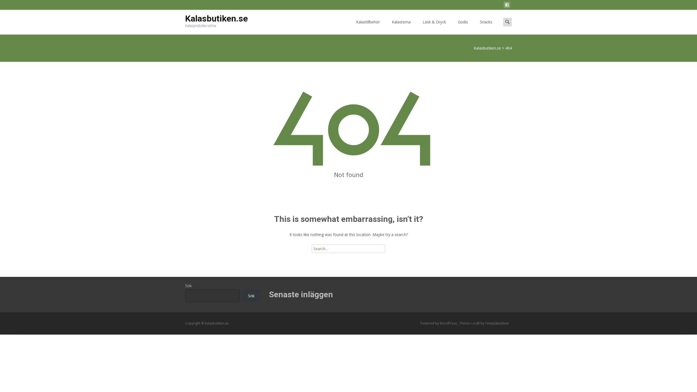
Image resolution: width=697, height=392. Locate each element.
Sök (188, 285)
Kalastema (401, 21)
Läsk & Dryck (434, 21)
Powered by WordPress (439, 323)
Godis (463, 21)
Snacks (486, 21)
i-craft (476, 323)
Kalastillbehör (368, 21)
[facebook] (507, 5)
